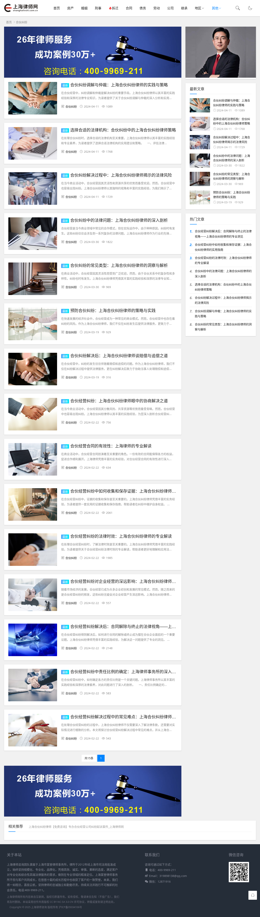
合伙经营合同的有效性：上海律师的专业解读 (111, 446)
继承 (184, 8)
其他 (215, 8)
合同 (129, 8)
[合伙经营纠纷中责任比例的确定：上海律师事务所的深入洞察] (32, 686)
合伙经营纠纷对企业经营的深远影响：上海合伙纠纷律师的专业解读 (131, 581)
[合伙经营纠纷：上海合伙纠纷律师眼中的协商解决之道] (32, 415)
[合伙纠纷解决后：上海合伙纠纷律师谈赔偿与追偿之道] (32, 370)
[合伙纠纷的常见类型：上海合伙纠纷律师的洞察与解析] (32, 279)
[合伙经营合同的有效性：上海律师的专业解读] (32, 460)
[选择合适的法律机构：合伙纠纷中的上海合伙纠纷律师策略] (32, 144)
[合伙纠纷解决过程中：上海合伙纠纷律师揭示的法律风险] (32, 189)
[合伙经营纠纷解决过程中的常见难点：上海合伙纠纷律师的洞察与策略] (32, 731)
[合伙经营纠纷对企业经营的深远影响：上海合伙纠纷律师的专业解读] (32, 595)
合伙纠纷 (21, 22)
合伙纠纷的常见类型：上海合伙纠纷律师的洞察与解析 (119, 265)
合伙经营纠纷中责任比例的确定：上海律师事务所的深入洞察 (125, 671)
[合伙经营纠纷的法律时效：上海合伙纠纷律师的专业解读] (32, 550)
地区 (198, 8)
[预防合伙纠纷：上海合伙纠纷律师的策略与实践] (32, 325)
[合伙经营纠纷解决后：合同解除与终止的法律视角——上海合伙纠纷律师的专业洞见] (32, 641)
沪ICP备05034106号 (70, 907)
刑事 (98, 8)
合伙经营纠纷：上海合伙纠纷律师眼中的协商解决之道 (119, 401)
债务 (143, 8)
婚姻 (84, 8)
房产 (70, 8)
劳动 (156, 8)
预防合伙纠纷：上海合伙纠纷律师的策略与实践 (113, 310)
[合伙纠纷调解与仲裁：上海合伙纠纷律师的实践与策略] (32, 99)
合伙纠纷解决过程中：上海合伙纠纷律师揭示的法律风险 (121, 175)
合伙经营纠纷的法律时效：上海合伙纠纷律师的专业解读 (121, 536)
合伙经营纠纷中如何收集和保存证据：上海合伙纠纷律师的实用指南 (131, 491)
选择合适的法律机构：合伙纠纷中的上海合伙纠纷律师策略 (123, 130)
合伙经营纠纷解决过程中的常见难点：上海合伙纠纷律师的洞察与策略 (133, 717)
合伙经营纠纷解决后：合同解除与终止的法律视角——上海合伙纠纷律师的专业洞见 (145, 626)
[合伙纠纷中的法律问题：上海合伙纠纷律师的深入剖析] (32, 234)
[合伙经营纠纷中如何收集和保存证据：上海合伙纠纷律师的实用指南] (32, 505)
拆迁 (115, 8)
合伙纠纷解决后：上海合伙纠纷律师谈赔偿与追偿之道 (119, 355)
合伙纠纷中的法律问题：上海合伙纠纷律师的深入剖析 (119, 220)
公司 (170, 8)
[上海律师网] (21, 12)
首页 (56, 8)
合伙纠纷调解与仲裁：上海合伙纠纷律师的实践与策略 (119, 85)
